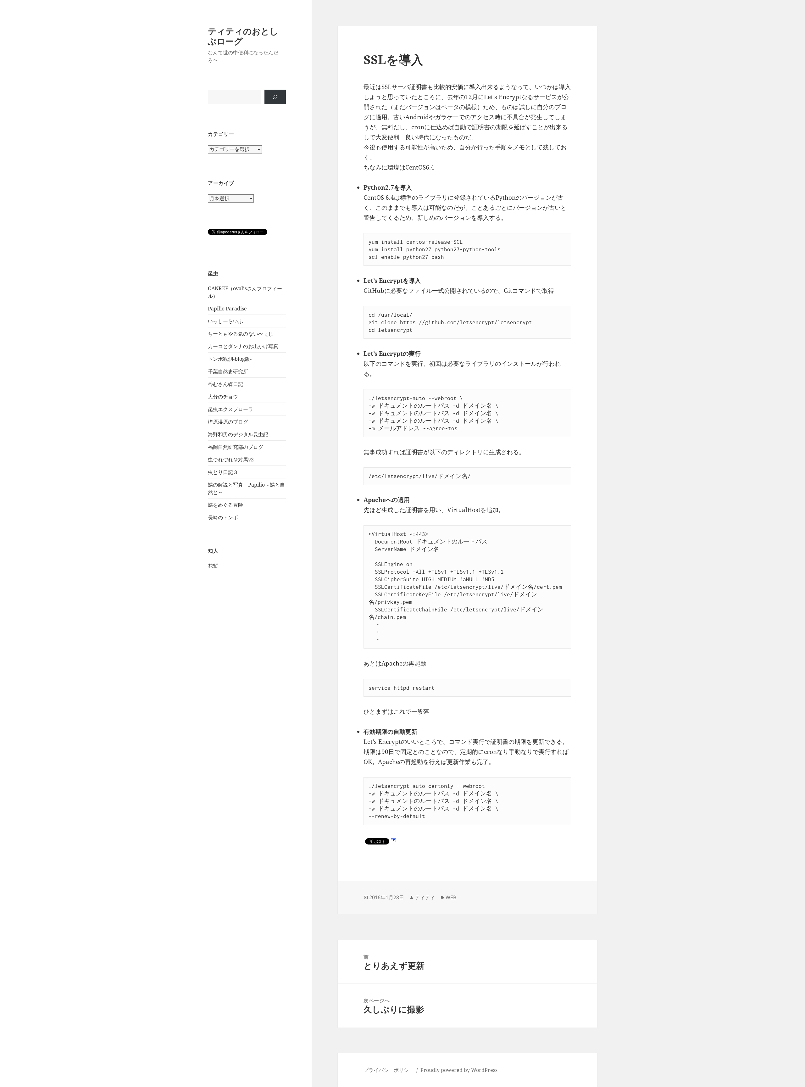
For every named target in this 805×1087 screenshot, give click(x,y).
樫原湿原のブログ (228, 421)
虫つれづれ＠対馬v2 (231, 459)
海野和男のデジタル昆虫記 (238, 434)
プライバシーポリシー (389, 1070)
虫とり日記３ (223, 472)
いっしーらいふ (225, 321)
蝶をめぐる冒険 (225, 504)
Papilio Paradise (227, 308)
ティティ (425, 897)
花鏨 (213, 565)
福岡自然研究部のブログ (235, 446)
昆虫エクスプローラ (230, 409)
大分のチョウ (223, 396)
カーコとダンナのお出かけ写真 (243, 346)
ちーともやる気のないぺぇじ (240, 333)
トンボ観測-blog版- (230, 358)
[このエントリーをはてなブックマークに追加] (393, 840)
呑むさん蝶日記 (225, 384)
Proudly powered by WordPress (458, 1070)
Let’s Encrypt (502, 97)
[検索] (275, 97)
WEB (451, 897)
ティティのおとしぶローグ (243, 36)
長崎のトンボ (223, 517)
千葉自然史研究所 (228, 371)
